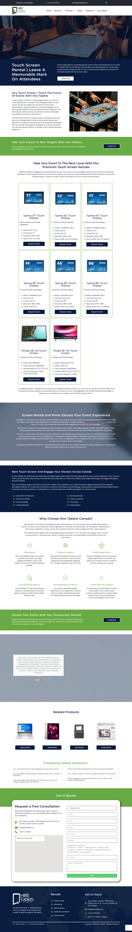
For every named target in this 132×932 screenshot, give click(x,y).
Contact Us (89, 11)
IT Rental (68, 11)
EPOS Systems (91, 847)
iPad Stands (89, 850)
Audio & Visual (104, 847)
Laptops (71, 850)
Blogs (80, 11)
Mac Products (85, 852)
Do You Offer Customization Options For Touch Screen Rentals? (36, 775)
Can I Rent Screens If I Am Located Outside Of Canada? (91, 774)
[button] (110, 3)
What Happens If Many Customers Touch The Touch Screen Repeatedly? (90, 779)
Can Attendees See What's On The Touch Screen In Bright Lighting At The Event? (35, 781)
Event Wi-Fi (72, 847)
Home (48, 11)
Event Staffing (73, 852)
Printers (79, 850)
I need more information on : (76, 845)
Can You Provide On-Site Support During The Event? (36, 769)
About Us (58, 11)
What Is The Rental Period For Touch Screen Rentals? (90, 769)
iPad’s (81, 847)
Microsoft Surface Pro (103, 850)
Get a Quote (102, 11)
